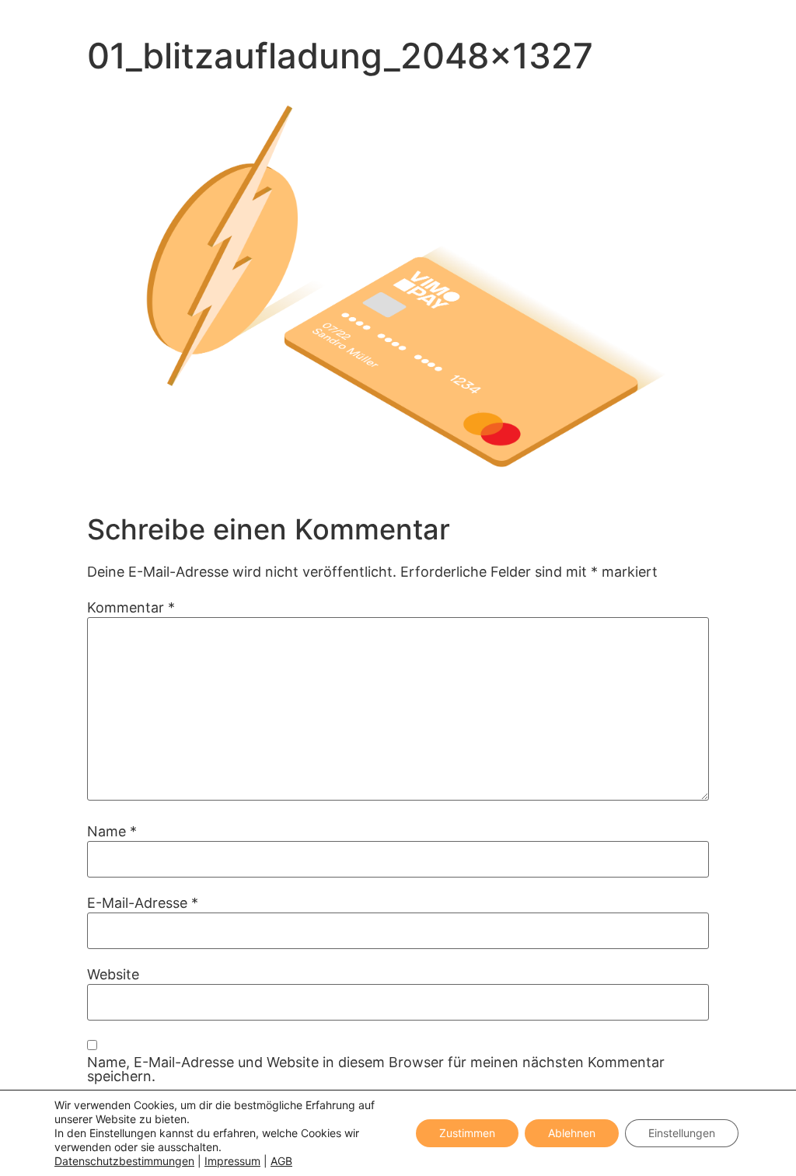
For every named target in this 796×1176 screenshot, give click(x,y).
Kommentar (131, 608)
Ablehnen (571, 1132)
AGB (281, 1160)
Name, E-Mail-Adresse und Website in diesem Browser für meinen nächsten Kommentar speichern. (376, 1070)
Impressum (232, 1160)
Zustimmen (467, 1132)
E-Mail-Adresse (142, 903)
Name (112, 832)
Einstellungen (681, 1132)
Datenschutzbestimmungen (124, 1160)
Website (113, 975)
